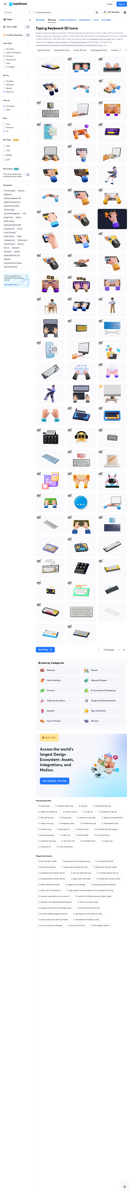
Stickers (95, 721)
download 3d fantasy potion (87, 919)
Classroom (15, 248)
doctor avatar (71, 812)
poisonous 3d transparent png (77, 861)
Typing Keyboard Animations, (48, 45)
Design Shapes (9, 221)
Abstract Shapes (99, 680)
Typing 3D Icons (43, 50)
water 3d (66, 835)
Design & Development (12, 202)
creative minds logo (87, 817)
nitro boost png (103, 835)
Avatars (18, 217)
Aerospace (7, 252)
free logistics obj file (101, 925)
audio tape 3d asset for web (76, 867)
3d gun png (66, 817)
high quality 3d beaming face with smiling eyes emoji (91, 890)
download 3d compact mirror (52, 873)
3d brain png (45, 829)
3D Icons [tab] (52, 20)
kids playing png (47, 835)
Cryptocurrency (9, 240)
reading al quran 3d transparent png (55, 908)
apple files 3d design (76, 884)
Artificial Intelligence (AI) (12, 198)
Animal (6, 248)
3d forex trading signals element (53, 914)
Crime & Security (10, 232)
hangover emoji (67, 823)
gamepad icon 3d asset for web (89, 914)
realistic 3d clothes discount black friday (94, 896)
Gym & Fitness (54, 721)
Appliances (8, 194)
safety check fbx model (50, 884)
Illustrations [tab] (84, 20)
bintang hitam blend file (89, 908)
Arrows (19, 229)
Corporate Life (9, 229)
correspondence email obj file (52, 879)
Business (21, 191)
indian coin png (46, 823)
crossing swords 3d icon (109, 873)
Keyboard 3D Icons (61, 50)
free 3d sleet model (48, 861)
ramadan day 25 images (107, 829)
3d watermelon (89, 841)
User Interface (54, 680)
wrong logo (45, 806)
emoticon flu (45, 847)
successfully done (111, 823)
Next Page (43, 650)
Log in (109, 4)
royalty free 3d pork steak (109, 879)
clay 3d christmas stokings (51, 925)
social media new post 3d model (54, 919)
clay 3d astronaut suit (82, 873)
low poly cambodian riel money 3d (54, 896)
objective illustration (48, 812)
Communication (9, 191)
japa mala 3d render (82, 879)
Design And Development (103, 701)
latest (64, 42)
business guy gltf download (104, 884)
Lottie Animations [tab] (67, 20)
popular (58, 42)
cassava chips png (65, 806)
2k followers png (89, 823)
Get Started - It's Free (54, 781)
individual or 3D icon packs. (100, 39)
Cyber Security (9, 236)
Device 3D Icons (80, 50)
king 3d (84, 806)
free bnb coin (69, 841)
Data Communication (11, 206)
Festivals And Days (56, 701)
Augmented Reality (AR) (12, 225)
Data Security (22, 240)
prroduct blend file (105, 861)
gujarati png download (113, 817)
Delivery (21, 244)
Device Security (9, 244)
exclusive (50, 42)
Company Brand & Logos (12, 263)
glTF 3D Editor (114, 12)
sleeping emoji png (103, 806)
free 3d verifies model (89, 902)
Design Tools (8, 217)
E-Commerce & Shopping (103, 691)
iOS (24, 213)
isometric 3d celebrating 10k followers (56, 902)
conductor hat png (48, 841)
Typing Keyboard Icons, (93, 45)
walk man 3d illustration (50, 890)
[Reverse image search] (97, 12)
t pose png (108, 841)
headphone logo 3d (109, 812)
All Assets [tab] (40, 20)
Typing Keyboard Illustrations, (72, 45)
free (53, 33)
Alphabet (7, 259)
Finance (51, 691)
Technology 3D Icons (99, 50)
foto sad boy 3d (46, 817)
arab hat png (82, 829)
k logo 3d (89, 812)
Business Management (12, 213)
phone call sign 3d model (106, 867)
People (94, 670)
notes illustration (66, 847)
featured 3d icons (78, 42)
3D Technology (9, 210)
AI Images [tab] (106, 20)
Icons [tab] (96, 20)
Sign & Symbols (98, 711)
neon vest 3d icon (77, 925)
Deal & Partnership (10, 267)
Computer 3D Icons (118, 50)
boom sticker (83, 835)
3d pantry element (48, 867)
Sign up (122, 4)
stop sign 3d (64, 829)
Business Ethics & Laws (12, 255)
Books (19, 236)
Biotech (17, 252)
